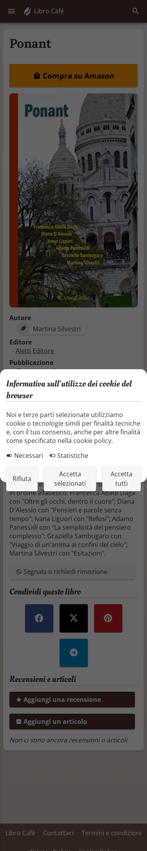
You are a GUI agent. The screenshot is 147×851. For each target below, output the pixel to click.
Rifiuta (22, 478)
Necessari (28, 455)
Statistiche (72, 455)
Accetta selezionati (70, 479)
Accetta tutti (121, 479)
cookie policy (92, 440)
